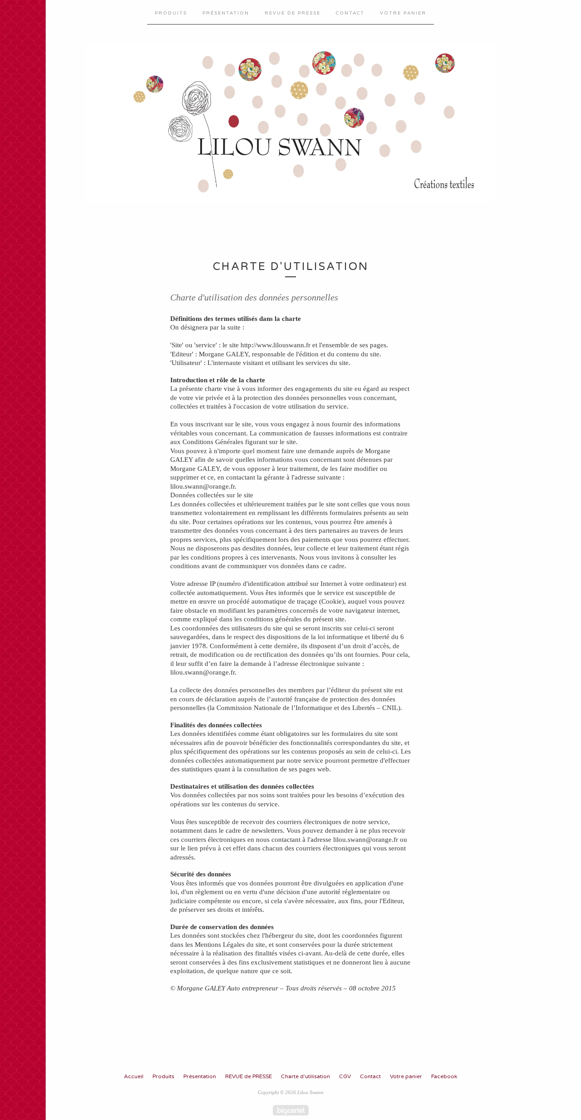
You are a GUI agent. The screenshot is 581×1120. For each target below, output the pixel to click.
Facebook (444, 1076)
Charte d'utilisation (305, 1076)
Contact (350, 13)
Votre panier (403, 13)
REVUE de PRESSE (292, 13)
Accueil (133, 1076)
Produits (171, 13)
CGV (345, 1076)
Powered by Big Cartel (291, 1110)
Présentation (225, 13)
